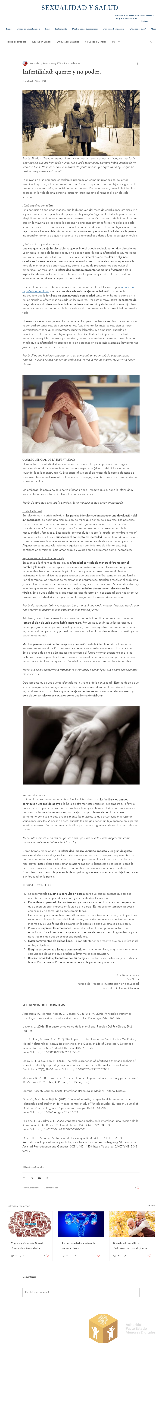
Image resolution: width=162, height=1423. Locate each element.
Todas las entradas (16, 41)
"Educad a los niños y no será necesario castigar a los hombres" (134, 17)
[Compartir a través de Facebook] (23, 1177)
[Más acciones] (138, 63)
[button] (151, 41)
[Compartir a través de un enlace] (47, 1177)
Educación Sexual (41, 41)
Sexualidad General (95, 41)
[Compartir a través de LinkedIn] (39, 1177)
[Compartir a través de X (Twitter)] (31, 1177)
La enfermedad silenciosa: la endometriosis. (78, 1246)
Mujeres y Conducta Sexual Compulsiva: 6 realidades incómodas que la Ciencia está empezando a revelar (28, 1246)
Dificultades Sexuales (68, 41)
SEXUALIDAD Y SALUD (79, 8)
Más (114, 41)
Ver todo (151, 1205)
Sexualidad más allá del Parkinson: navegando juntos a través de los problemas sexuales (131, 1246)
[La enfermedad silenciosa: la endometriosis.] (81, 1224)
